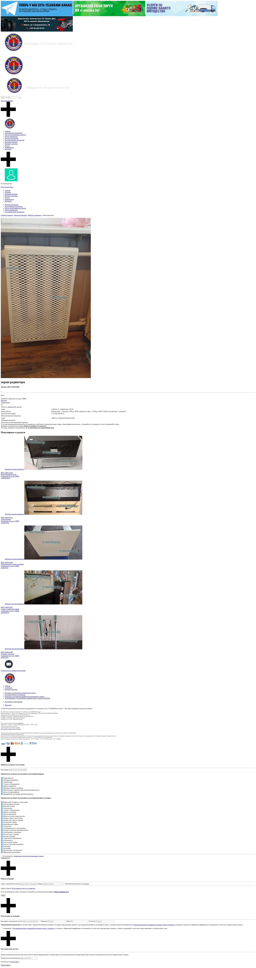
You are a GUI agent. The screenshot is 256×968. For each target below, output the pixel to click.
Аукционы (8, 688)
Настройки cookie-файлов (13, 702)
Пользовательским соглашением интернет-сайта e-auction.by (154, 925)
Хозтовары (7, 848)
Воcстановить (6, 965)
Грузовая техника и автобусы (13, 788)
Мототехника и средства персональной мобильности (21, 790)
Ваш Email (4, 770)
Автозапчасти (8, 840)
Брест (2, 729)
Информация (9, 147)
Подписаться (6, 858)
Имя (68, 921)
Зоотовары (6, 846)
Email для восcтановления (9, 958)
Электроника (7, 808)
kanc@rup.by (34, 713)
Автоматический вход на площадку (77, 884)
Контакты (8, 149)
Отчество (92, 921)
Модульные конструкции (11, 852)
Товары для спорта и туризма (13, 820)
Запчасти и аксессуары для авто (14, 816)
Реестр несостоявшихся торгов (15, 135)
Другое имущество (9, 786)
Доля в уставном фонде (11, 792)
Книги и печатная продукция (13, 844)
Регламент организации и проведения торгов (20, 693)
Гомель (10, 729)
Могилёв (18, 729)
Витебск (6, 729)
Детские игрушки (9, 836)
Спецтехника (7, 782)
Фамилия (44, 921)
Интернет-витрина (11, 144)
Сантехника (7, 826)
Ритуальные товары (10, 822)
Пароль (40, 884)
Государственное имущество (14, 140)
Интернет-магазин (11, 142)
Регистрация (5, 101)
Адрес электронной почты (10, 884)
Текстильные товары (10, 842)
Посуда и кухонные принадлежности (15, 830)
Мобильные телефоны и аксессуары (15, 802)
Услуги (7, 145)
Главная (7, 131)
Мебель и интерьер (9, 812)
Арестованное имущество (13, 133)
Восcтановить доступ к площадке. (23, 888)
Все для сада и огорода (11, 834)
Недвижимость (8, 778)
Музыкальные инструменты (12, 850)
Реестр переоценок (11, 136)
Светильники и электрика (12, 832)
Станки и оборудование (11, 784)
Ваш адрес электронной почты (11, 921)
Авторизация (14, 962)
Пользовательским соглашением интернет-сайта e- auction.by (34, 928)
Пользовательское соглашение (15, 695)
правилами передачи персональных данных (29, 856)
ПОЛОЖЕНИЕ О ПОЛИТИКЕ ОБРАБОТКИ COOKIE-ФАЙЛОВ (27, 698)
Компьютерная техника (11, 804)
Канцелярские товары (10, 824)
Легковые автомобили (10, 780)
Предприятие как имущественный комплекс (18, 794)
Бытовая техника (9, 806)
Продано (4, 400)
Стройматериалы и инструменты (14, 828)
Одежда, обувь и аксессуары (12, 818)
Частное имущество (11, 138)
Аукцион (8, 192)
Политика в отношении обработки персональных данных (24, 696)
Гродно (14, 729)
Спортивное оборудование (12, 838)
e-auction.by (20, 723)
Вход (11, 101)
